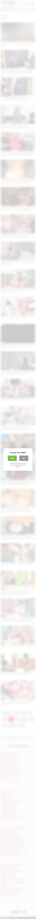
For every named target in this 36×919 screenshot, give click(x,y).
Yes (12, 458)
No (24, 458)
